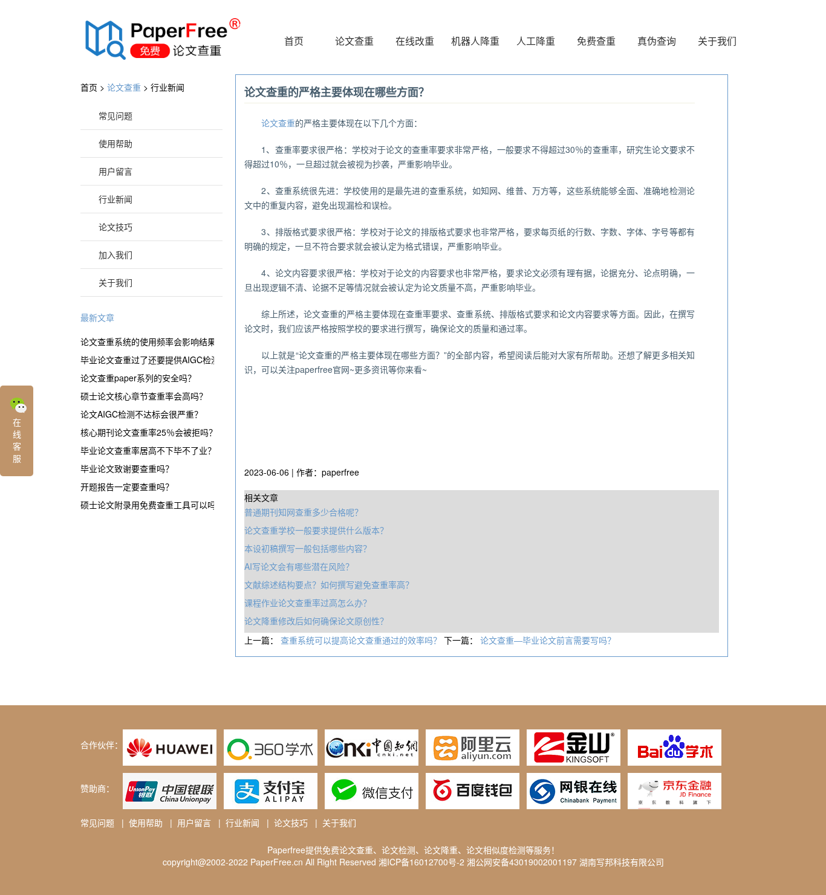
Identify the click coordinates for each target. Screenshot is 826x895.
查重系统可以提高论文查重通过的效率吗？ (362, 640)
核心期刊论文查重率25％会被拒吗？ (147, 432)
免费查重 (596, 41)
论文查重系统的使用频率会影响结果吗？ (147, 341)
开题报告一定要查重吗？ (127, 486)
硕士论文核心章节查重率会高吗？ (143, 396)
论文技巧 (115, 227)
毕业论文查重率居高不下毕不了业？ (147, 450)
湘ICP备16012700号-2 (421, 862)
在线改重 (414, 41)
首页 (294, 41)
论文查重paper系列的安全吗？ (138, 378)
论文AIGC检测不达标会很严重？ (141, 414)
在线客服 (17, 440)
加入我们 (115, 254)
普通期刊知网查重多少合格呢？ (303, 512)
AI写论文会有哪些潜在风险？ (299, 566)
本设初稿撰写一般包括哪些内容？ (307, 548)
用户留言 (115, 171)
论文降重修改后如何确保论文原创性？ (316, 621)
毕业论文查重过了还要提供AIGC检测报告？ (147, 360)
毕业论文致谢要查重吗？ (127, 468)
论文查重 (354, 41)
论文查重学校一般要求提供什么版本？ (316, 530)
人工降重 (535, 41)
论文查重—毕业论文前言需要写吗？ (548, 640)
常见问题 (115, 115)
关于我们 (717, 41)
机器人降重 (475, 41)
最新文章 (97, 317)
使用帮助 (115, 143)
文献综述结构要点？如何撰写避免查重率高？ (329, 584)
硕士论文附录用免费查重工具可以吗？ (147, 505)
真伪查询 (656, 41)
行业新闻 (167, 87)
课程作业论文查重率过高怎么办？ (307, 602)
